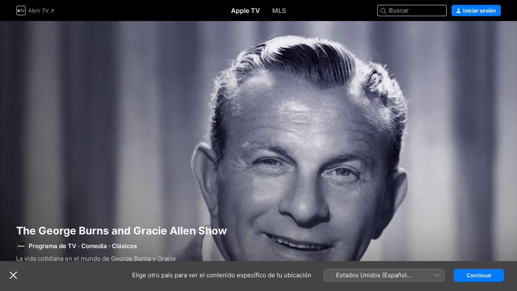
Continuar (479, 275)
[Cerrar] (13, 275)
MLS (279, 10)
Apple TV (245, 10)
